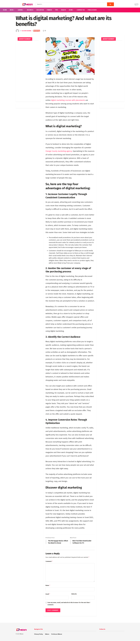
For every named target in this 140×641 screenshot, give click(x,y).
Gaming (20, 10)
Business (30, 10)
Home (5, 10)
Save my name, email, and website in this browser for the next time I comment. (68, 603)
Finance (49, 10)
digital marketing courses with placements (68, 100)
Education (40, 10)
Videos (47, 634)
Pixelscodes (92, 10)
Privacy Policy (38, 634)
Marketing (37, 30)
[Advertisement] (28, 71)
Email (48, 594)
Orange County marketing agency (59, 151)
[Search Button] (110, 4)
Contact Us (81, 10)
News (12, 10)
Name (48, 585)
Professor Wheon (56, 634)
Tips (56, 10)
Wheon (21, 634)
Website (74, 594)
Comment (49, 561)
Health (63, 10)
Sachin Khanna (26, 30)
